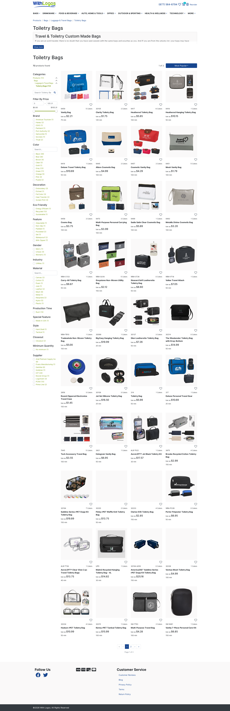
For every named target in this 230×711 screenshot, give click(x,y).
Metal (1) (39, 295)
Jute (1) (39, 286)
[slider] (34, 111)
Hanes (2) (40, 122)
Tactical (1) (40, 332)
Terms (121, 689)
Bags (46, 20)
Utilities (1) (40, 263)
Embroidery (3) (42, 188)
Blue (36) (39, 157)
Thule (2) (39, 140)
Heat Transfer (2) (42, 197)
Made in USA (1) (42, 321)
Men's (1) (39, 249)
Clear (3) (39, 162)
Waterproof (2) (42, 237)
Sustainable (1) (42, 214)
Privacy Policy (125, 684)
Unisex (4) (40, 252)
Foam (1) (39, 283)
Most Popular (181, 65)
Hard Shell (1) (41, 329)
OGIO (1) (39, 125)
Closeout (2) (41, 341)
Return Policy (125, 694)
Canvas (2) (40, 277)
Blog (121, 680)
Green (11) (40, 171)
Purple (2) (40, 180)
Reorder (193, 4)
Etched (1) (40, 191)
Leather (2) (40, 289)
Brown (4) (40, 160)
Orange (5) (40, 174)
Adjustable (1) (41, 223)
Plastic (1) (40, 303)
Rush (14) (39, 312)
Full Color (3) (41, 194)
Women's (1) (41, 255)
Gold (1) (39, 165)
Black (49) (40, 154)
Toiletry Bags (80, 20)
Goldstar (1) (40, 370)
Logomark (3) (41, 379)
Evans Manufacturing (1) (45, 364)
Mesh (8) (39, 292)
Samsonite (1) (41, 134)
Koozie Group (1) (42, 376)
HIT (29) (39, 373)
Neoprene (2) (41, 298)
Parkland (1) (40, 128)
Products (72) (38, 78)
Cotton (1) (40, 280)
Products (37, 20)
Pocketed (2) (41, 232)
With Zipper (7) (42, 240)
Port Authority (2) (43, 131)
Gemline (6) (40, 367)
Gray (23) (39, 168)
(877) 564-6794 (168, 4)
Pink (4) (39, 177)
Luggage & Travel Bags (61, 20)
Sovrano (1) (40, 137)
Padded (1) (40, 229)
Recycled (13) (41, 211)
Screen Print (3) (42, 200)
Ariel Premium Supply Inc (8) (46, 360)
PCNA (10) (40, 382)
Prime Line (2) (41, 384)
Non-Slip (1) (40, 226)
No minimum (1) (42, 349)
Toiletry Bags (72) (43, 86)
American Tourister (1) (44, 120)
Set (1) (38, 234)
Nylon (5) (39, 300)
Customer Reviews (127, 675)
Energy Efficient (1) (43, 209)
